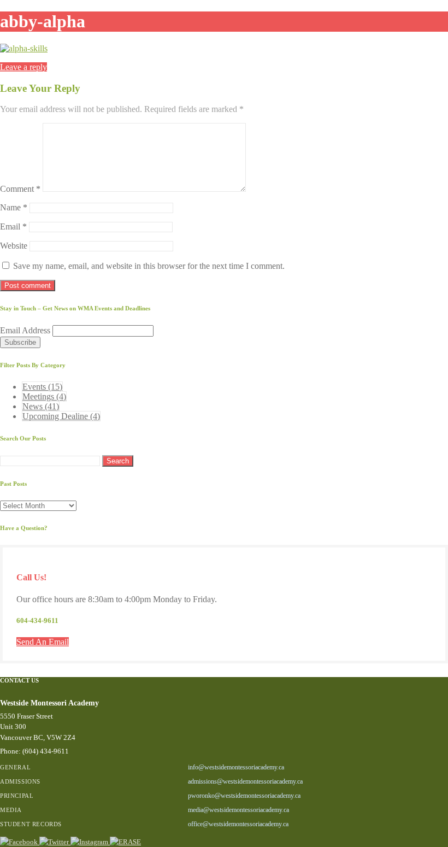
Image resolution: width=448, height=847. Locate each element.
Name (13, 207)
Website (13, 245)
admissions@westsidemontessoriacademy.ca (245, 781)
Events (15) (42, 386)
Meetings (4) (44, 396)
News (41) (40, 406)
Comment (20, 188)
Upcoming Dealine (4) (61, 416)
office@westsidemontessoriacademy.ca (238, 824)
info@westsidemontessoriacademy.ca (236, 767)
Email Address (26, 330)
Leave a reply (23, 67)
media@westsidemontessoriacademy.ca (238, 810)
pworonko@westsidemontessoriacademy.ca (244, 795)
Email (13, 226)
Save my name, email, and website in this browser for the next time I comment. (149, 265)
